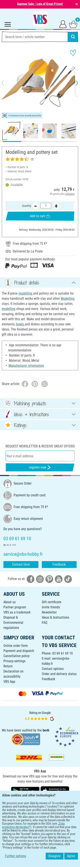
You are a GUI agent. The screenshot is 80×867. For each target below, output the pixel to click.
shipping (69, 193)
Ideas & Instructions (55, 617)
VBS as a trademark (17, 612)
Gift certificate (51, 602)
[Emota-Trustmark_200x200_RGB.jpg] (66, 736)
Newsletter (49, 612)
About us (9, 602)
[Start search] (73, 36)
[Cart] (73, 24)
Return (8, 666)
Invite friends (51, 607)
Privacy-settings (14, 661)
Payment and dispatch (18, 651)
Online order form (15, 646)
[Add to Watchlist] (73, 52)
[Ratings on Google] (40, 716)
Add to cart (37, 216)
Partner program (14, 607)
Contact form (21, 564)
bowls (20, 324)
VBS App (9, 682)
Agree (71, 856)
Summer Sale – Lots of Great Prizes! (40, 4)
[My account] (63, 24)
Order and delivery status (59, 674)
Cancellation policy (16, 656)
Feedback (59, 564)
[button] (6, 83)
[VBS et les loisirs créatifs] (40, 18)
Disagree (54, 856)
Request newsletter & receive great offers (40, 446)
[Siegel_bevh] (25, 739)
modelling (25, 293)
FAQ (44, 623)
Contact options (53, 669)
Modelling (67, 298)
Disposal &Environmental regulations (13, 622)
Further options (15, 856)
